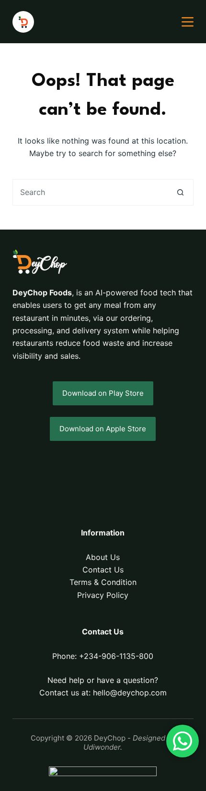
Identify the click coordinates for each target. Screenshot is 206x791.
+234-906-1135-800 (116, 656)
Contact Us (103, 569)
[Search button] (180, 192)
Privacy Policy (102, 595)
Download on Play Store (103, 393)
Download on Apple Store (102, 428)
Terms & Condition (103, 582)
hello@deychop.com (130, 692)
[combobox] (90, 192)
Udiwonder (101, 747)
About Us (103, 557)
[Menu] (188, 22)
